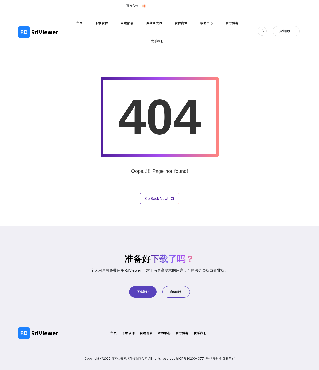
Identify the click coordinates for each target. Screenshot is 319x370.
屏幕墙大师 (154, 23)
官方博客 (232, 23)
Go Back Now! (156, 198)
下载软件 (101, 23)
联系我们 (157, 41)
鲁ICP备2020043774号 (192, 358)
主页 (79, 23)
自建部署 (127, 23)
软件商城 (181, 23)
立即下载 (189, 6)
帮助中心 (206, 23)
